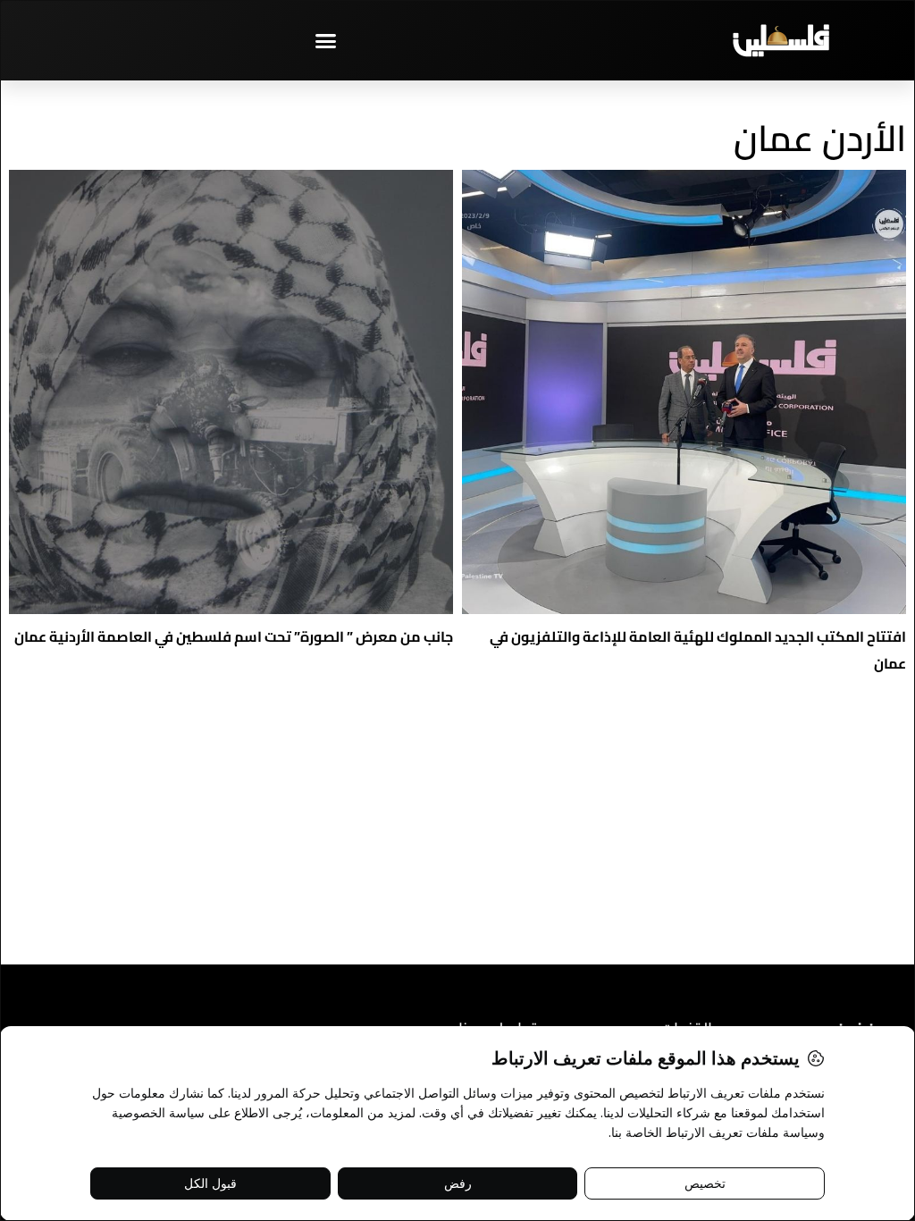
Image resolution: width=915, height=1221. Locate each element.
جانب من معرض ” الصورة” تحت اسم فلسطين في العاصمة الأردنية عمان (233, 636)
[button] (326, 40)
